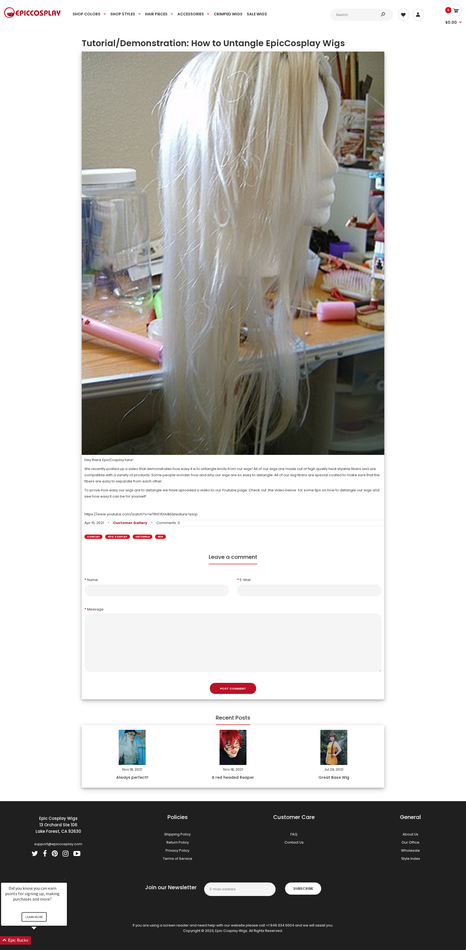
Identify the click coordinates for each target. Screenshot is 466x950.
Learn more (34, 917)
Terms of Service (177, 858)
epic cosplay (117, 536)
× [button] (64, 879)
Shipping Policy (177, 834)
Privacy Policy (177, 850)
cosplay (93, 536)
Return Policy (177, 842)
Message (95, 609)
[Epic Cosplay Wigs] (33, 16)
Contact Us (294, 842)
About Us (410, 834)
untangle (142, 536)
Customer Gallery (130, 522)
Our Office (410, 842)
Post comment (233, 688)
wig (160, 536)
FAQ (293, 834)
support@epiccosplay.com (58, 844)
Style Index (410, 858)
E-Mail (245, 579)
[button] (40, 940)
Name (92, 579)
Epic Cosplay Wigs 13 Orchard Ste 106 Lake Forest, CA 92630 (58, 824)
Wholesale (410, 850)
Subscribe (303, 888)
